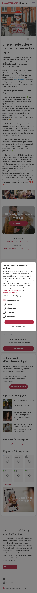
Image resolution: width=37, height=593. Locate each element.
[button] (18, 296)
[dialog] (18, 296)
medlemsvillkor (14, 290)
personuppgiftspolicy (10, 293)
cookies (5, 290)
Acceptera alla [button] (19, 322)
